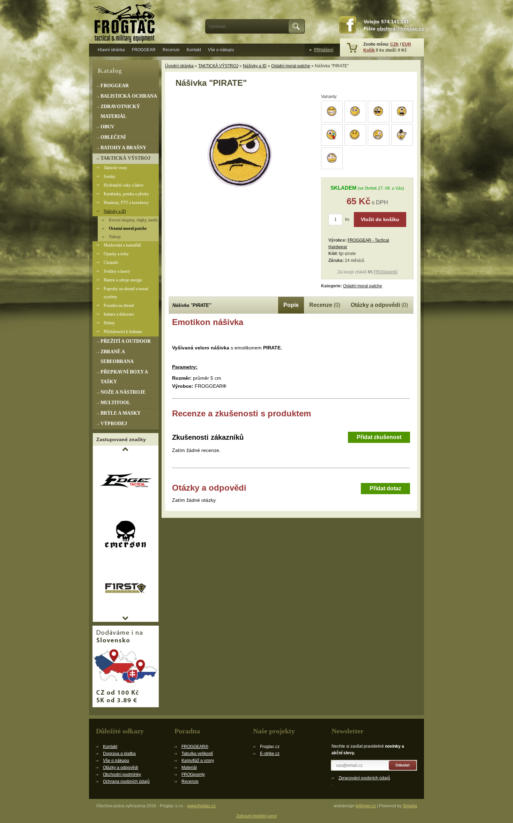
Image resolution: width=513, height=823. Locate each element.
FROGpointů (385, 272)
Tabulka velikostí (197, 753)
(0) (324, 305)
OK (297, 26)
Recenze (171, 49)
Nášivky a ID (255, 65)
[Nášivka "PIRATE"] (242, 218)
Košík (369, 50)
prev (125, 449)
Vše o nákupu (221, 49)
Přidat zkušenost (379, 437)
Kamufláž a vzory (197, 760)
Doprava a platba (119, 753)
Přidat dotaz (385, 488)
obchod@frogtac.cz (400, 28)
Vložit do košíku (380, 219)
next (125, 618)
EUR (406, 44)
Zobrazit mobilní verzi (256, 816)
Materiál (189, 767)
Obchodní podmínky (122, 774)
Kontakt (194, 49)
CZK (394, 44)
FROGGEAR (144, 49)
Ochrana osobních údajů (126, 781)
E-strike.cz (270, 753)
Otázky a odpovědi (120, 767)
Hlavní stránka (111, 49)
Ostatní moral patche (290, 65)
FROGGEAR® (194, 746)
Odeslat (403, 765)
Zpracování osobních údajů (364, 778)
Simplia (410, 805)
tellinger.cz (366, 805)
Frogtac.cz (125, 23)
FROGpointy (193, 774)
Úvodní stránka (179, 65)
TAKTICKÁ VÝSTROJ (218, 65)
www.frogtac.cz (201, 805)
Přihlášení (323, 49)
